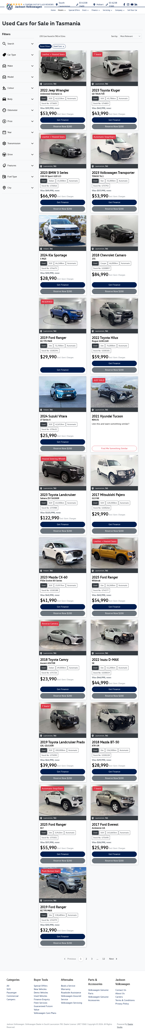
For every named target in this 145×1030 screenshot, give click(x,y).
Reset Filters (45, 46)
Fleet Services (40, 1002)
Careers (119, 996)
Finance (95, 10)
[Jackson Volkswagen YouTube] (133, 4)
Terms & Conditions (125, 1000)
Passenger (12, 992)
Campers (11, 999)
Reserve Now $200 (62, 126)
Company (118, 10)
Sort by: (114, 36)
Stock (84, 10)
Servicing (106, 10)
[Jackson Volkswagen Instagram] (129, 4)
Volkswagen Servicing (71, 1002)
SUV (9, 989)
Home (53, 10)
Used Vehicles (40, 996)
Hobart (100, 4)
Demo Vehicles (41, 992)
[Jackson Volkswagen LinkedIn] (136, 4)
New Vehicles (40, 989)
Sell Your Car (132, 10)
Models (61, 10)
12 (103, 958)
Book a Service (68, 985)
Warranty (65, 989)
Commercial (12, 996)
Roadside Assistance (71, 992)
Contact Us (120, 990)
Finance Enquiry (42, 999)
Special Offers (74, 10)
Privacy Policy (122, 1003)
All (8, 985)
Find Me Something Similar (114, 448)
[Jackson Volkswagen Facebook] (125, 4)
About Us (120, 993)
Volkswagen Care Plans (45, 1013)
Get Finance (63, 120)
